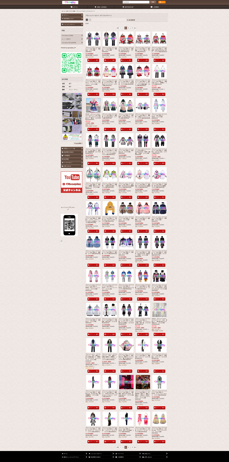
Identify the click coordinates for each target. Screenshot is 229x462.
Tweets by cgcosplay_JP (68, 47)
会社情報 (78, 143)
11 (132, 28)
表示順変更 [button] (132, 20)
